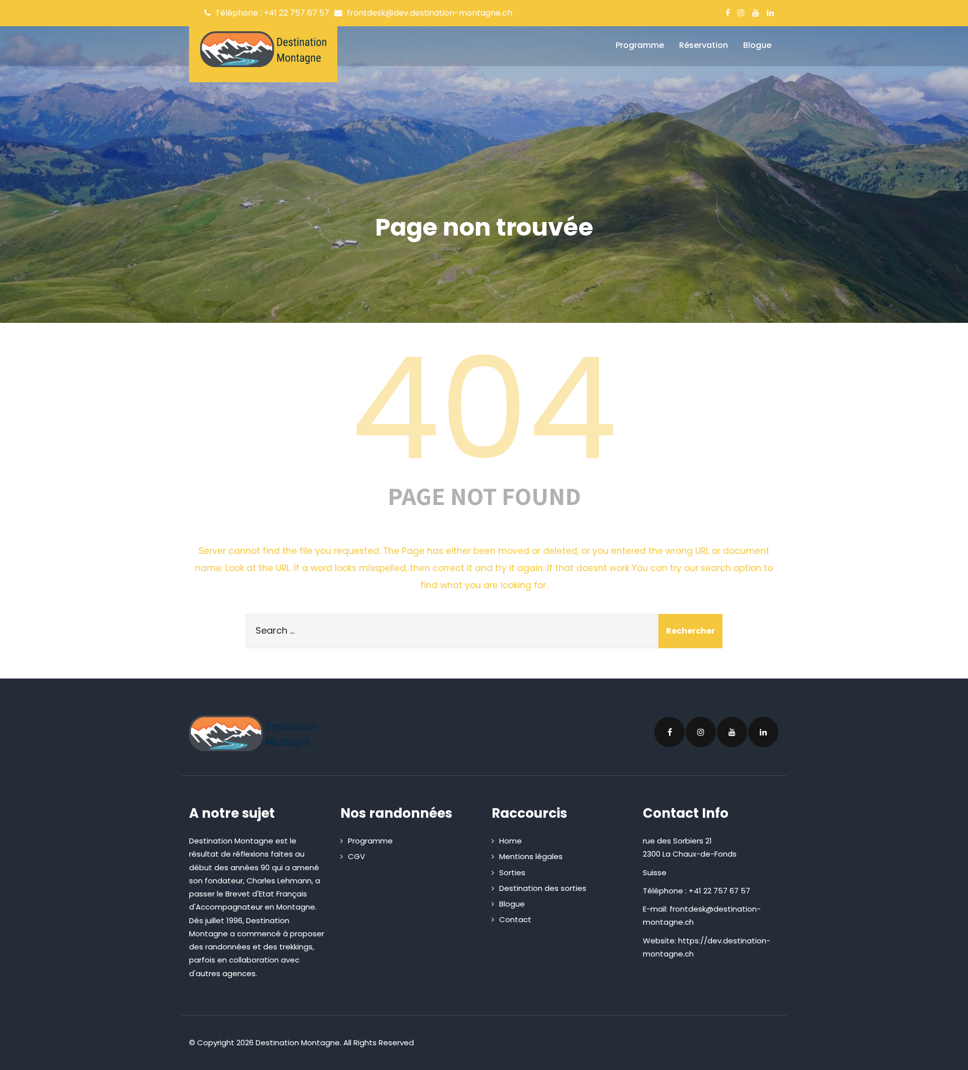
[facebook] (727, 13)
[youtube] (755, 13)
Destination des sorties (542, 888)
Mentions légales (531, 856)
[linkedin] (770, 13)
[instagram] (741, 13)
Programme (640, 45)
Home (510, 840)
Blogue (757, 45)
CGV (356, 856)
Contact (515, 919)
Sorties (512, 872)
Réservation (703, 45)
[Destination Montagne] (263, 49)
